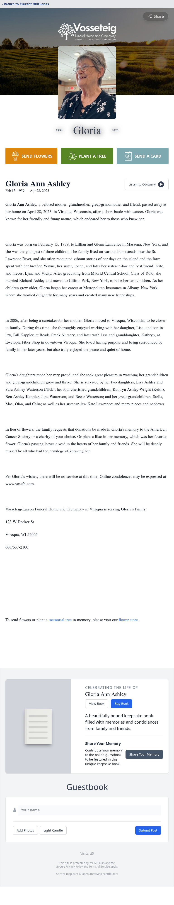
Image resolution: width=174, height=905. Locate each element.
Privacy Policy (74, 866)
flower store (128, 619)
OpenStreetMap (92, 874)
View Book (96, 703)
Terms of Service (99, 866)
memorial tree (60, 619)
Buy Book (121, 703)
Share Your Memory (144, 754)
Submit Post (148, 830)
